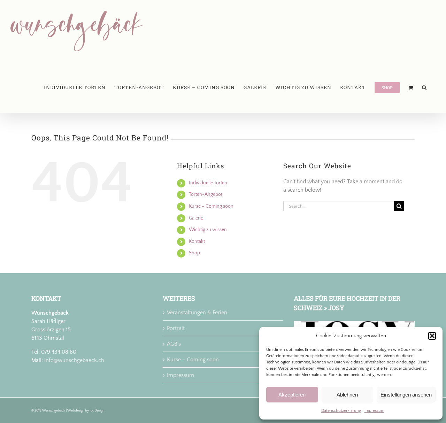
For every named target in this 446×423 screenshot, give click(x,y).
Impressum (374, 410)
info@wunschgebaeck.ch (74, 360)
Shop (194, 253)
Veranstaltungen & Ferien (197, 312)
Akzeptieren (292, 395)
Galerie (196, 218)
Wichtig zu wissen (208, 229)
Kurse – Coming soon (211, 206)
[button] (432, 335)
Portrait (176, 328)
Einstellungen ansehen (406, 395)
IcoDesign (97, 411)
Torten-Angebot (205, 194)
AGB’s (174, 344)
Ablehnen (347, 395)
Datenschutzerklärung (341, 410)
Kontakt (197, 241)
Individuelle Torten (208, 183)
